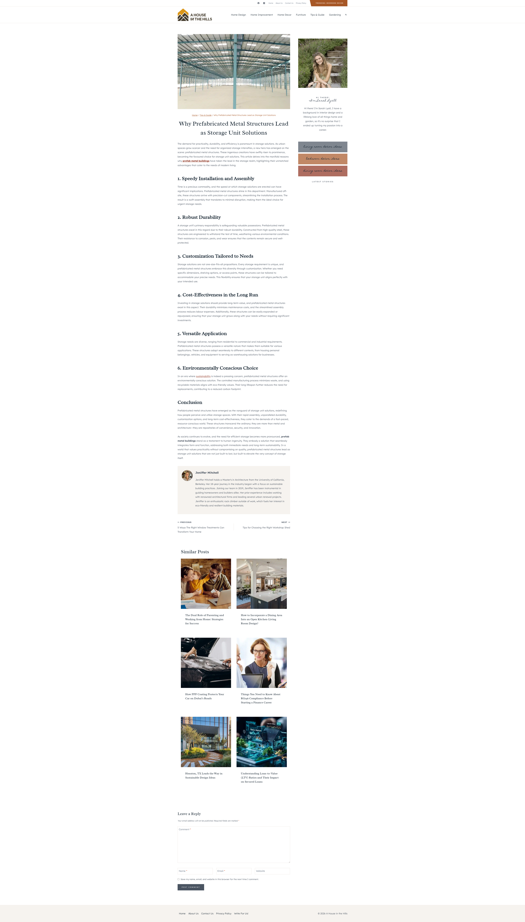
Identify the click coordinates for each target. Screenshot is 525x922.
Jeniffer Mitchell (207, 472)
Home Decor (284, 14)
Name (183, 870)
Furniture (301, 14)
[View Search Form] (346, 14)
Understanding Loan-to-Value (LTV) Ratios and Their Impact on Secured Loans (260, 777)
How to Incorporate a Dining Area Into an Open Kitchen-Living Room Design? (261, 619)
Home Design (238, 14)
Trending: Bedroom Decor (329, 3)
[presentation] (206, 584)
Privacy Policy (301, 3)
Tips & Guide (317, 14)
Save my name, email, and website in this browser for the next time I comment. (220, 879)
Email (221, 870)
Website (260, 870)
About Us (279, 3)
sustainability (203, 376)
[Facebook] (258, 3)
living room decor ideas (323, 147)
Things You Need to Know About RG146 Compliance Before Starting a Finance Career (260, 698)
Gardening (335, 14)
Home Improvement (262, 14)
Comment (185, 829)
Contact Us (289, 3)
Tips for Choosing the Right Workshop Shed (266, 525)
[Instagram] (264, 3)
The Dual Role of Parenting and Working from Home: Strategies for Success (204, 619)
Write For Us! (241, 913)
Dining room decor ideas (322, 171)
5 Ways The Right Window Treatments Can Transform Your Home (201, 527)
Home (271, 3)
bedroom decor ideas (323, 159)
